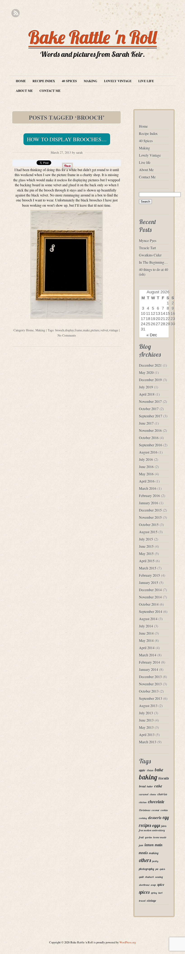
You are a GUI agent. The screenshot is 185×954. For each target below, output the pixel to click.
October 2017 (149, 408)
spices (144, 892)
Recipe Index (43, 81)
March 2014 (147, 655)
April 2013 (147, 734)
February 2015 (149, 575)
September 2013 (150, 698)
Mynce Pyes (147, 240)
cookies (164, 810)
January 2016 (148, 502)
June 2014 (146, 633)
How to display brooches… (67, 139)
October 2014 (149, 604)
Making (90, 81)
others (145, 860)
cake (158, 786)
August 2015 (148, 531)
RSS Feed (15, 13)
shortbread (144, 885)
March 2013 (147, 741)
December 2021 (150, 365)
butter (150, 786)
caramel (143, 794)
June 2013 (146, 720)
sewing (159, 877)
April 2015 (147, 560)
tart (160, 892)
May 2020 (146, 372)
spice (160, 884)
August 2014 (148, 618)
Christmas (144, 810)
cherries (162, 794)
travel (142, 900)
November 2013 (150, 683)
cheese (153, 794)
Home (21, 81)
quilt (141, 877)
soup (153, 885)
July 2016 (146, 459)
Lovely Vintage (118, 81)
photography (146, 869)
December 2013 (150, 676)
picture (95, 330)
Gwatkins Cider (150, 255)
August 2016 (148, 452)
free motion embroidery (152, 830)
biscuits (164, 778)
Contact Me (49, 90)
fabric (164, 826)
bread (142, 786)
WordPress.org (127, 942)
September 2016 (150, 444)
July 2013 (146, 712)
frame (78, 330)
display (69, 330)
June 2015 (146, 546)
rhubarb (149, 877)
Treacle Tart (147, 247)
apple (142, 770)
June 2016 (146, 466)
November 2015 (150, 517)
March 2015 (147, 568)
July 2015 (146, 539)
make (86, 330)
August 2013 (148, 705)
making (154, 853)
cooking (143, 818)
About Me (24, 90)
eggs (156, 825)
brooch (59, 330)
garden (148, 837)
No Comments (67, 335)
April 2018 (147, 394)
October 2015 (149, 524)
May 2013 (146, 727)
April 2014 (147, 647)
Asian (150, 770)
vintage (113, 330)
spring (154, 892)
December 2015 (150, 510)
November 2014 (150, 597)
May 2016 (146, 473)
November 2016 (150, 430)
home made (159, 837)
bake (159, 769)
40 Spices (69, 81)
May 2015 (146, 553)
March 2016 (147, 488)
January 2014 (148, 669)
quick (162, 869)
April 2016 (147, 481)
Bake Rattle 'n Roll (92, 37)
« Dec (151, 335)
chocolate (156, 801)
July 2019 (146, 387)
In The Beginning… (153, 262)
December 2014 (150, 589)
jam (141, 845)
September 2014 (150, 611)
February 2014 (149, 662)
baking (148, 777)
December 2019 (150, 379)
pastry (155, 861)
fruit (141, 837)
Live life (146, 81)
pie (156, 869)
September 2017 (150, 416)
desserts (154, 817)
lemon (149, 844)
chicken (143, 802)
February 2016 (149, 495)
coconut (155, 810)
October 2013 (149, 691)
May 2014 (146, 640)
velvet (104, 330)
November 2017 (150, 401)
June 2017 (146, 423)
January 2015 (148, 582)
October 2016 (149, 437)
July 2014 (146, 626)
